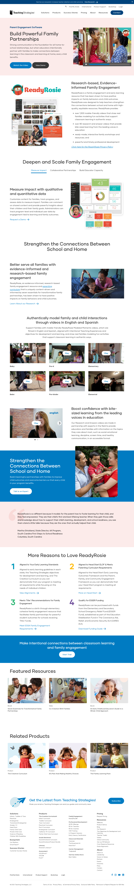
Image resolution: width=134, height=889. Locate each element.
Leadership (100, 855)
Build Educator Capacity (91, 170)
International (86, 7)
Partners (99, 859)
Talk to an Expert (20, 491)
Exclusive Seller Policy (88, 884)
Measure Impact (39, 170)
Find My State (74, 7)
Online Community (103, 839)
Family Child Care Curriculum (48, 834)
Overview (72, 841)
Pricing (84, 12)
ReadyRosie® (73, 818)
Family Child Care (15, 829)
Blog (98, 827)
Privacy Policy (57, 884)
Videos (99, 837)
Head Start (13, 827)
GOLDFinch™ (43, 853)
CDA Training (73, 831)
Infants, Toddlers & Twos (18, 816)
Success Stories (71, 12)
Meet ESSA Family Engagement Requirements (35, 627)
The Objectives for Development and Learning (109, 832)
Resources (103, 12)
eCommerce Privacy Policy (71, 884)
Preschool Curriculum (46, 825)
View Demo (40, 65)
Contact (117, 12)
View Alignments (27, 593)
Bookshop (112, 7)
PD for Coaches (74, 828)
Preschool (13, 818)
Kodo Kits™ (72, 845)
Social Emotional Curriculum (48, 839)
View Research (90, 2)
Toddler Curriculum (45, 821)
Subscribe (116, 801)
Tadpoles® (72, 851)
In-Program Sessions (75, 833)
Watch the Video (20, 65)
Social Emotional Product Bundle (49, 842)
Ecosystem (15, 840)
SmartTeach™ (14, 844)
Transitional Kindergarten (18, 823)
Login (121, 7)
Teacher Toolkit (102, 835)
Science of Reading (16, 834)
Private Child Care (16, 832)
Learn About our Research (22, 303)
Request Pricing (102, 816)
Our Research (101, 829)
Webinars (100, 822)
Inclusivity (100, 863)
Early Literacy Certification (77, 835)
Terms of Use (47, 884)
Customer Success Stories (18, 851)
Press (98, 866)
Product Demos (102, 824)
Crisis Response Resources (105, 844)
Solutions (45, 12)
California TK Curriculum (47, 832)
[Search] (62, 6)
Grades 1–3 (13, 825)
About (93, 12)
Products (56, 12)
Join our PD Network (103, 842)
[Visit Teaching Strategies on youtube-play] (119, 874)
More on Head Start (87, 593)
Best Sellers (72, 857)
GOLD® (41, 855)
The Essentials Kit (74, 843)
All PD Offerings (74, 824)
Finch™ (41, 858)
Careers (99, 868)
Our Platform (14, 842)
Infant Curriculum (44, 818)
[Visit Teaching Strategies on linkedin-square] (123, 874)
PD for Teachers (74, 826)
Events (99, 861)
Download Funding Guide (90, 628)
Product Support (100, 7)
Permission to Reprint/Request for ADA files (110, 884)
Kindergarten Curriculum (47, 829)
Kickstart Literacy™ (45, 847)
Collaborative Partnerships (63, 170)
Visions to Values (102, 857)
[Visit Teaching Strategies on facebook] (112, 874)
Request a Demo (18, 219)
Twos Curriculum (44, 823)
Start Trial (67, 654)
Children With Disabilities (18, 836)
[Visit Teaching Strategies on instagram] (115, 874)
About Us (100, 852)
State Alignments (102, 846)
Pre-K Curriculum (44, 827)
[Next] (59, 423)
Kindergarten (14, 821)
